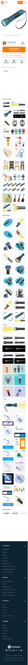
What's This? (13, 67)
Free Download (14, 49)
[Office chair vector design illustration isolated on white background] (9, 148)
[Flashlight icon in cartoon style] (19, 130)
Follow (22, 43)
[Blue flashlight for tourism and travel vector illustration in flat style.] (7, 120)
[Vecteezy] (2, 2)
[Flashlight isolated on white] (9, 111)
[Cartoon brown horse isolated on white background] (7, 217)
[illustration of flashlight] (8, 281)
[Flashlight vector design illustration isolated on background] (8, 523)
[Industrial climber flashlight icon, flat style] (7, 246)
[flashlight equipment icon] (8, 158)
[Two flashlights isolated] (6, 103)
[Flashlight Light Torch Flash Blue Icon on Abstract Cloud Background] (8, 632)
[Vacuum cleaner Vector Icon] (8, 193)
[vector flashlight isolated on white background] (20, 139)
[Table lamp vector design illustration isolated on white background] (8, 169)
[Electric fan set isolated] (8, 226)
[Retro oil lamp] (9, 139)
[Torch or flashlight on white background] (9, 266)
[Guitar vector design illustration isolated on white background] (8, 256)
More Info (6, 70)
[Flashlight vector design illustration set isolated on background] (8, 130)
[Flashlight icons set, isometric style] (13, 236)
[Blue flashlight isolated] (8, 470)
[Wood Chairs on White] (13, 206)
